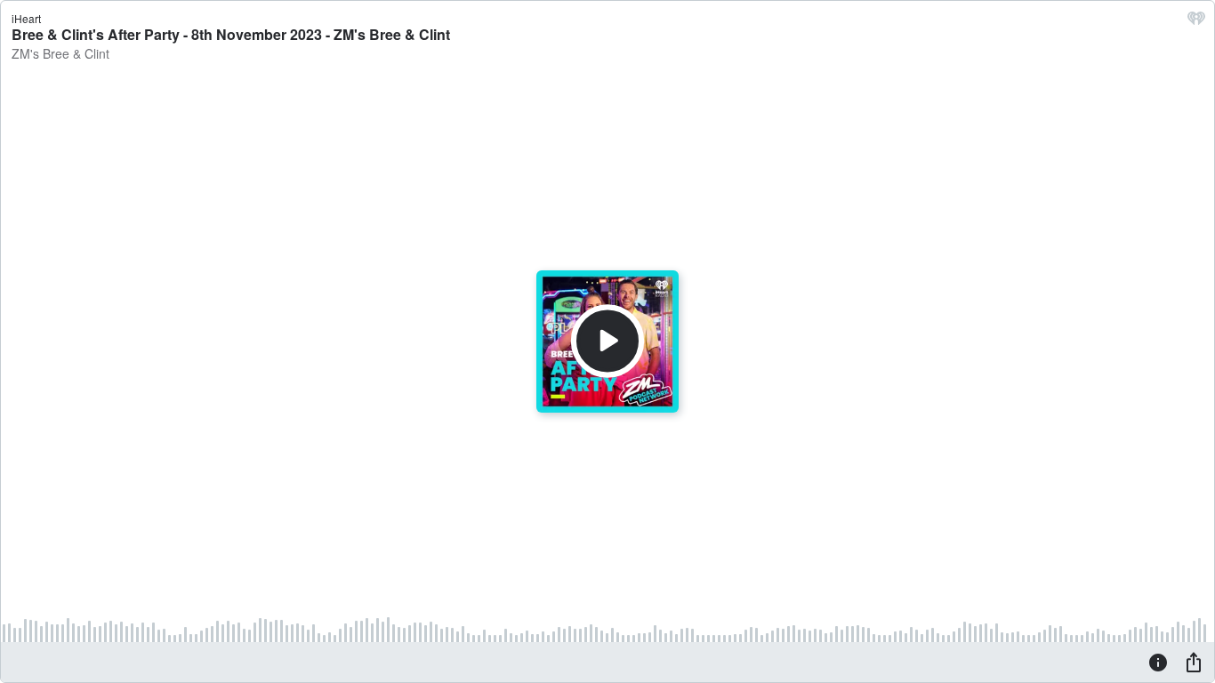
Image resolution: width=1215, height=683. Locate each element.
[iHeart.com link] (1196, 22)
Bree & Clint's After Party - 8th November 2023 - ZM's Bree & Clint (231, 34)
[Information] (1158, 661)
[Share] (1193, 661)
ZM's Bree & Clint (60, 53)
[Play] (607, 341)
